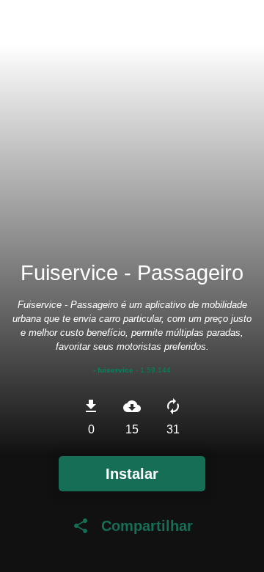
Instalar (132, 474)
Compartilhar (132, 526)
